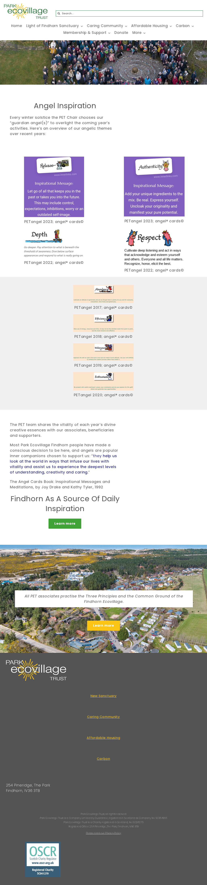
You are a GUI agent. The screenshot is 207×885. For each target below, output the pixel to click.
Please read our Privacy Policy (103, 833)
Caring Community (103, 716)
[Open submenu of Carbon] (192, 26)
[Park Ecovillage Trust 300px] (26, 5)
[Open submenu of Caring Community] (125, 26)
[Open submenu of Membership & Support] (109, 32)
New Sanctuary (103, 696)
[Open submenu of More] (144, 32)
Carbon (103, 758)
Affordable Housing (103, 737)
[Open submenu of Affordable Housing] (170, 26)
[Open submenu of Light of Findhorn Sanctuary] (81, 26)
